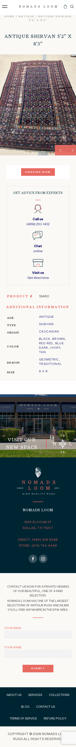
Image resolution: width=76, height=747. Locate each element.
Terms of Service (23, 718)
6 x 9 (43, 371)
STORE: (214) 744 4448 (38, 545)
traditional (50, 364)
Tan (42, 352)
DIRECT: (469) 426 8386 (38, 539)
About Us (14, 695)
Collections (59, 695)
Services (35, 695)
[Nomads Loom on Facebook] (33, 559)
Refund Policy (55, 718)
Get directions (38, 275)
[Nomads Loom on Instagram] (43, 559)
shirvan (46, 324)
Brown (58, 339)
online (38, 249)
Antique (26, 16)
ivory (55, 347)
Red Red (46, 343)
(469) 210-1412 (38, 222)
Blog (25, 706)
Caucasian (49, 331)
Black (44, 339)
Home (9, 16)
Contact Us (45, 706)
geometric (49, 359)
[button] (60, 150)
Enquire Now (37, 172)
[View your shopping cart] (65, 8)
